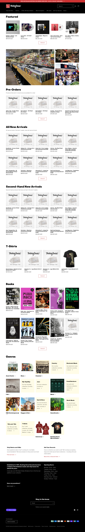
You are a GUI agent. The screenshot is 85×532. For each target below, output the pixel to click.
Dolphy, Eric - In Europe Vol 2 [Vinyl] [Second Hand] (27, 149)
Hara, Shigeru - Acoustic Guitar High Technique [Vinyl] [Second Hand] (71, 149)
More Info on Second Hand (51, 456)
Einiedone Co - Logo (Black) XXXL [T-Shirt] (33, 270)
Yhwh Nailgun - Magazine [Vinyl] (42, 36)
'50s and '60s (11, 424)
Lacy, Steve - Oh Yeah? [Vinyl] (26, 36)
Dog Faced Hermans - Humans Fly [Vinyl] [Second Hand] (57, 171)
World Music (71, 400)
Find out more (10, 454)
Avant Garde (10, 376)
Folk (7, 394)
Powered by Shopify (23, 526)
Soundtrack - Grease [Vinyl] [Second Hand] (12, 149)
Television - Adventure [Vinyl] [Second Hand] (26, 171)
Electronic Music (72, 363)
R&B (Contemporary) (12, 413)
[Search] (72, 6)
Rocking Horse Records (14, 526)
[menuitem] (10, 10)
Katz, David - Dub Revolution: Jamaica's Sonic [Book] (72, 311)
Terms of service (45, 526)
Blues (22, 376)
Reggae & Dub (25, 413)
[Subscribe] (52, 503)
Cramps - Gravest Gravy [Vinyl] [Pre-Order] (56, 111)
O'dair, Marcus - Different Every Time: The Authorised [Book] (12, 341)
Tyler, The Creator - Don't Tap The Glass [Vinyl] (56, 36)
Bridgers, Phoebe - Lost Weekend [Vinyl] (11, 36)
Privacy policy (37, 526)
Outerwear (39, 436)
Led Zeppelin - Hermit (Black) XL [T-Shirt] (70, 270)
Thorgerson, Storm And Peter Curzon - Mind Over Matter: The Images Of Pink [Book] (42, 338)
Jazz (38, 381)
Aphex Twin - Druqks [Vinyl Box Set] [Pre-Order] (12, 111)
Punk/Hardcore (71, 381)
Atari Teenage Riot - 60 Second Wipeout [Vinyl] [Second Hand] (11, 171)
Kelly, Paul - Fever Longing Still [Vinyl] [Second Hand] (42, 149)
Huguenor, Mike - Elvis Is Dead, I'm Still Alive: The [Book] (41, 311)
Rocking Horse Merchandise (55, 437)
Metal (52, 394)
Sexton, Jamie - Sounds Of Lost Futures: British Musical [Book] (57, 312)
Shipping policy (52, 526)
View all (42, 42)
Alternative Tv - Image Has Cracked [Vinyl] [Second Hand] (42, 171)
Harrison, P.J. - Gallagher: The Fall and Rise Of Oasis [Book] (71, 334)
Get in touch (10, 486)
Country (54, 363)
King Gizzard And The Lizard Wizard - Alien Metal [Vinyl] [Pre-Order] (72, 112)
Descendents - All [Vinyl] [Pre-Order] (27, 111)
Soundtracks (54, 413)
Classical (38, 376)
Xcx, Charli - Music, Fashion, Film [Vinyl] (72, 36)
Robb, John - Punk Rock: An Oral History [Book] (27, 312)
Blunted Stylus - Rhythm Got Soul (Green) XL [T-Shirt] (14, 270)
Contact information (61, 526)
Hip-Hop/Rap (26, 381)
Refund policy (30, 526)
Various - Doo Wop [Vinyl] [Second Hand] (56, 149)
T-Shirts (24, 423)
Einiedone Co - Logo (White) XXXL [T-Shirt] (51, 270)
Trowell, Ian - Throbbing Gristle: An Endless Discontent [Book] (56, 339)
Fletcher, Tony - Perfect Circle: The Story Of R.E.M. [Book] (27, 341)
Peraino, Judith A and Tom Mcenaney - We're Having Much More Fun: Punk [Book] (12, 307)
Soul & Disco (41, 400)
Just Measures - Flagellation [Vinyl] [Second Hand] (72, 171)
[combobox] (65, 6)
